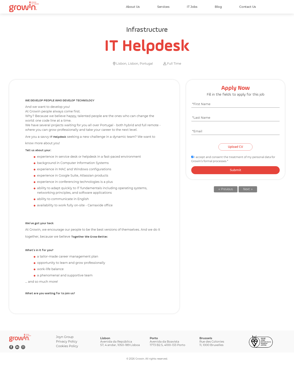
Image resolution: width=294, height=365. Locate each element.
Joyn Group (65, 337)
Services (163, 7)
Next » (247, 189)
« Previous (225, 189)
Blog (218, 7)
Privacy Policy (66, 341)
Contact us (247, 7)
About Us (133, 7)
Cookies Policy (67, 346)
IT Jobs (192, 7)
